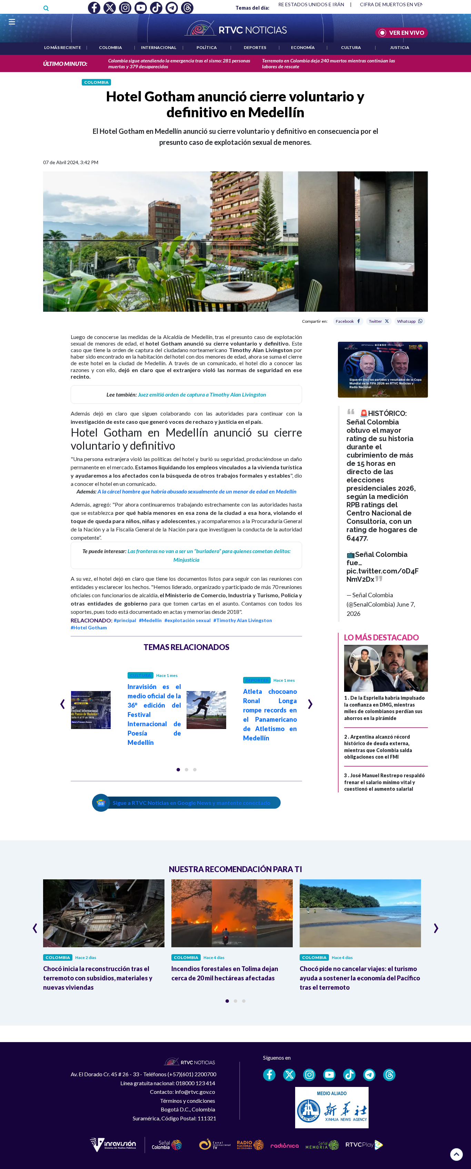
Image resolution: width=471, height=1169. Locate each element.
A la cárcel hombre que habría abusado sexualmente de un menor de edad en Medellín (197, 491)
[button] (178, 769)
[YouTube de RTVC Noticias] (329, 1075)
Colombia (110, 47)
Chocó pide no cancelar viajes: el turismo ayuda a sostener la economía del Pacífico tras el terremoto (360, 978)
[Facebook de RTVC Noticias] (269, 1075)
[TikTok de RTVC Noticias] (349, 1075)
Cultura (351, 47)
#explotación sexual (187, 620)
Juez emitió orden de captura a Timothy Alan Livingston (202, 394)
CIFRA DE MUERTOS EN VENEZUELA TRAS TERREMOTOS (280, 4)
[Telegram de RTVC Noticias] (369, 1075)
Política (207, 47)
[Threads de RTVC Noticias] (389, 1075)
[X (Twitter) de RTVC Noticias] (289, 1075)
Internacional (158, 47)
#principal (125, 620)
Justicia (399, 47)
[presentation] (63, 701)
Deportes (255, 47)
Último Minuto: (65, 63)
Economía (303, 47)
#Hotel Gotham (89, 627)
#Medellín (150, 620)
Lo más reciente (62, 47)
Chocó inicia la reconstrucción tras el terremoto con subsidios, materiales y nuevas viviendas (97, 978)
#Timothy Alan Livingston (242, 620)
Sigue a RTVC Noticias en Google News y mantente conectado (191, 802)
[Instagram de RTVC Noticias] (309, 1075)
